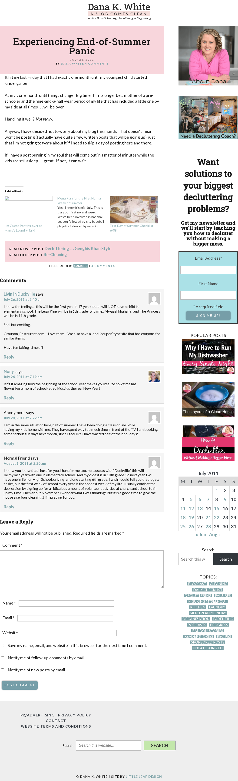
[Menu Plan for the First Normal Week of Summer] (83, 212)
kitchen (197, 607)
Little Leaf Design (144, 776)
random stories (207, 630)
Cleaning (218, 583)
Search (208, 549)
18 (183, 517)
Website (10, 632)
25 (183, 526)
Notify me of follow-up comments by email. (46, 657)
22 (216, 517)
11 (183, 508)
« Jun (201, 534)
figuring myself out (207, 601)
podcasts (197, 625)
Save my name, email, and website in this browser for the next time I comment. (77, 645)
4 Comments (97, 63)
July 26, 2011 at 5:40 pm (23, 299)
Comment (12, 545)
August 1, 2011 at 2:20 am (25, 463)
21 (208, 517)
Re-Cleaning (55, 254)
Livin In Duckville (19, 294)
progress (219, 625)
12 (191, 508)
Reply (9, 356)
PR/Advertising (37, 715)
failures (223, 595)
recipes (224, 636)
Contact (56, 721)
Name (9, 602)
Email (8, 617)
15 (216, 508)
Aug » (215, 534)
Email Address (208, 258)
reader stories (198, 636)
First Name (208, 283)
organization (195, 619)
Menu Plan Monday (208, 613)
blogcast (197, 583)
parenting (223, 619)
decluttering (198, 595)
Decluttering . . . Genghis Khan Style (78, 248)
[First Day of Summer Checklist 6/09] (134, 209)
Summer (81, 266)
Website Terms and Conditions (56, 726)
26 (191, 526)
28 (208, 526)
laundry (217, 607)
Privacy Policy (74, 715)
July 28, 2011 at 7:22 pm (23, 418)
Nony (9, 371)
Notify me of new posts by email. (37, 669)
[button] (159, 745)
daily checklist (207, 589)
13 (200, 508)
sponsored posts (207, 642)
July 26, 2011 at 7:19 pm (23, 377)
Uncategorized (208, 648)
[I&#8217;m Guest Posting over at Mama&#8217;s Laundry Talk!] (29, 209)
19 (191, 517)
